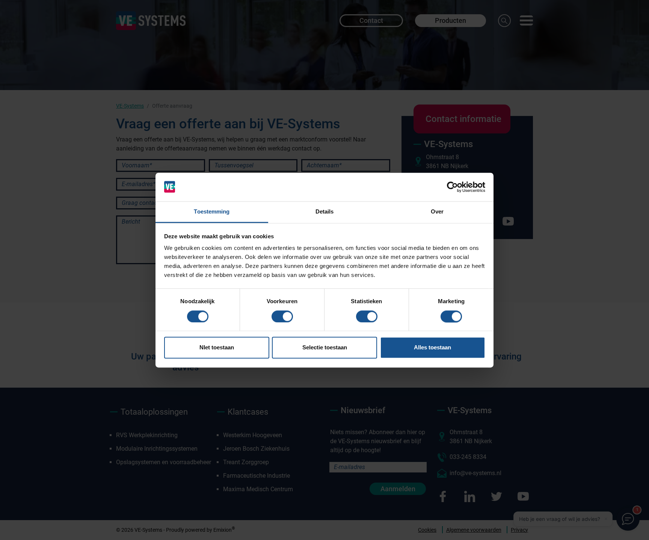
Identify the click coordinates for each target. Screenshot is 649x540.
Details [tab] (324, 212)
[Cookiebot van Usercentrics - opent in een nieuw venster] (452, 187)
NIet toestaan (216, 347)
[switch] (282, 316)
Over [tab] (437, 212)
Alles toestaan (432, 347)
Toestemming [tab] (211, 212)
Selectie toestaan (324, 347)
